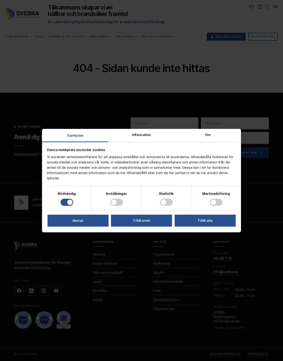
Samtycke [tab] (75, 135)
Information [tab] (141, 134)
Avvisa (78, 220)
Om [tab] (208, 134)
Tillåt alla (205, 220)
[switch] (116, 202)
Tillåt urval (141, 220)
